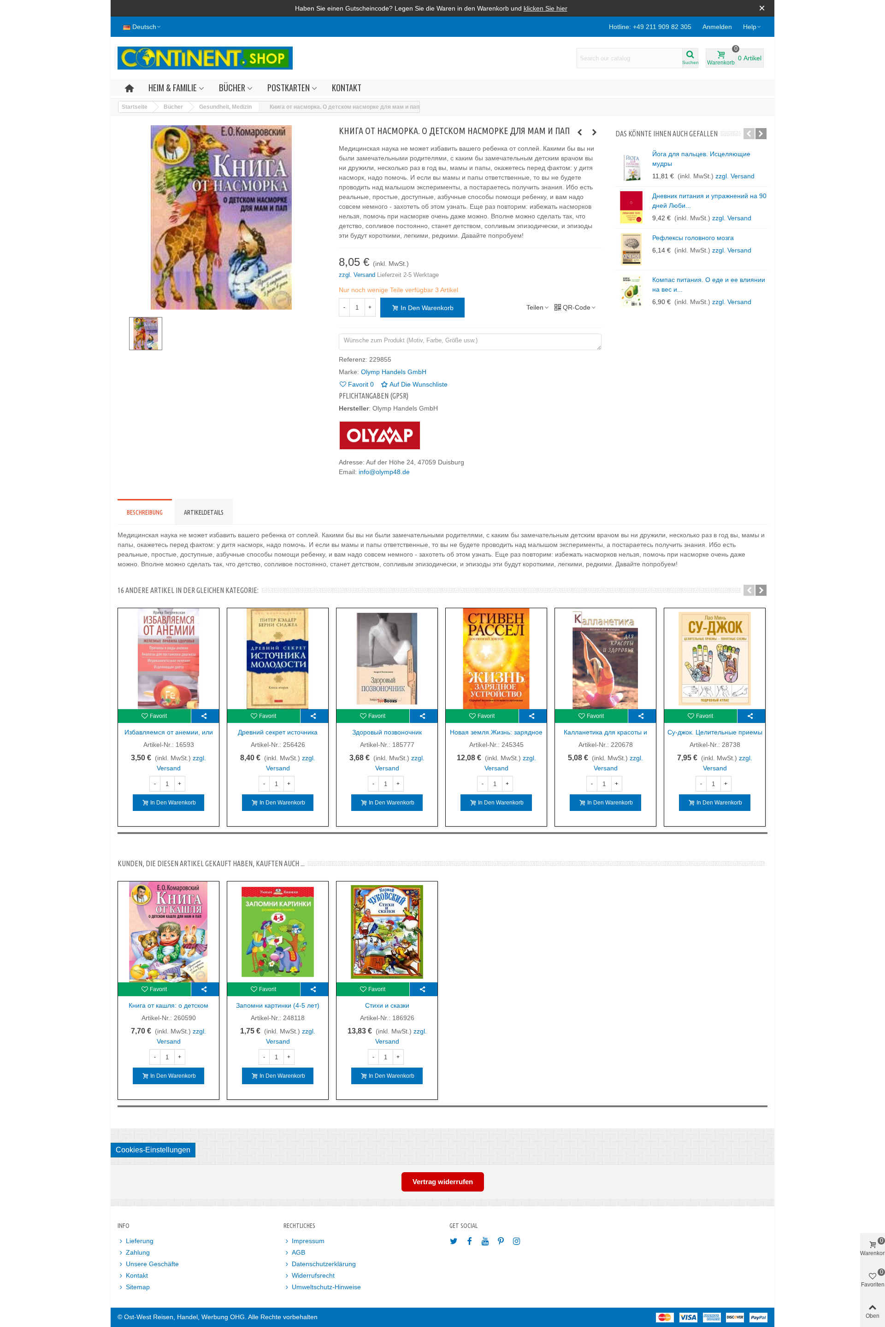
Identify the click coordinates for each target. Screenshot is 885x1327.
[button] (752, 27)
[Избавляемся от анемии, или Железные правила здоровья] (168, 658)
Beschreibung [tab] (145, 512)
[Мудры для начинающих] (595, 132)
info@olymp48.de (384, 472)
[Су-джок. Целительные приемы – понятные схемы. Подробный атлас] (714, 658)
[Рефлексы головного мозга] (631, 249)
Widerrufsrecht (313, 1275)
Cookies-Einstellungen (153, 1150)
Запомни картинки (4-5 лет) (277, 1005)
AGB (298, 1252)
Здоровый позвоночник (387, 732)
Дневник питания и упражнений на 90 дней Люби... (709, 200)
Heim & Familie (172, 87)
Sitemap (138, 1287)
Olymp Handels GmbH (393, 372)
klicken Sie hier (545, 8)
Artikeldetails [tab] (204, 512)
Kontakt (346, 87)
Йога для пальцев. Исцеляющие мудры (701, 158)
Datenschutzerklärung (324, 1264)
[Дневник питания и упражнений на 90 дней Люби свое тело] (631, 207)
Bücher (232, 87)
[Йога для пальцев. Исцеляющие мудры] (631, 165)
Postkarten (288, 87)
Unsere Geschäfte (152, 1264)
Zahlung (138, 1252)
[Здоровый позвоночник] (386, 658)
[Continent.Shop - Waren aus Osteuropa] (205, 58)
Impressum (308, 1241)
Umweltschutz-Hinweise (326, 1287)
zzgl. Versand (358, 274)
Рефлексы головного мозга (693, 237)
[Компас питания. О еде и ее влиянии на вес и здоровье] (631, 291)
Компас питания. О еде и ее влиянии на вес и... (708, 284)
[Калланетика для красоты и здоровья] (605, 658)
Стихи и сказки (387, 1005)
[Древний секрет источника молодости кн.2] (277, 658)
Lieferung (139, 1241)
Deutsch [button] (144, 26)
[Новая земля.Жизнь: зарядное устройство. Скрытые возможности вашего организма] (496, 658)
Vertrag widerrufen (443, 1182)
